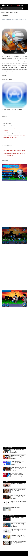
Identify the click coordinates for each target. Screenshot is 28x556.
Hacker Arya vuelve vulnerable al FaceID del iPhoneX (18, 490)
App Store (7, 12)
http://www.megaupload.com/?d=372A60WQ (14, 150)
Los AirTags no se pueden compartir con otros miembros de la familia (18, 525)
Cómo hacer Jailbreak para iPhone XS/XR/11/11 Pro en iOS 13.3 (18, 463)
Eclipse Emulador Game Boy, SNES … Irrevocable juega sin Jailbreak (18, 457)
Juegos (11, 12)
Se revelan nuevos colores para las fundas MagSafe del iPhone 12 (18, 537)
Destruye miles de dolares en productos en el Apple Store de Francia (18, 497)
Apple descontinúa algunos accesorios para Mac (17, 518)
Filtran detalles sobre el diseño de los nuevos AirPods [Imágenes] (18, 543)
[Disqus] (14, 419)
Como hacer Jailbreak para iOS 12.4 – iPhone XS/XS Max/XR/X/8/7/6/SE (18, 469)
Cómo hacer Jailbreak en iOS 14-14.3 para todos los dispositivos (18, 451)
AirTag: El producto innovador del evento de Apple (18, 530)
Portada (2, 12)
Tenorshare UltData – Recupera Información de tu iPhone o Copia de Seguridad (18, 475)
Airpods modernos (15, 507)
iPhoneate (7, 5)
